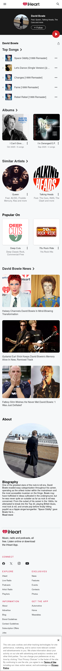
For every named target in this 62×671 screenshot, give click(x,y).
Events (35, 584)
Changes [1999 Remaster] (28, 77)
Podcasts (6, 584)
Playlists (6, 593)
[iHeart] (31, 4)
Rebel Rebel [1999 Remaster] (30, 97)
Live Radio (6, 580)
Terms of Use (50, 662)
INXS (52, 197)
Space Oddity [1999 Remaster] (30, 58)
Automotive (37, 605)
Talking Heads (48, 19)
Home (34, 610)
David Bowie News (16, 268)
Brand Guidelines (9, 619)
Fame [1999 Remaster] (26, 87)
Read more (7, 514)
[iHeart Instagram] (19, 563)
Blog (4, 614)
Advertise (6, 610)
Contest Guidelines (10, 623)
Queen (38, 19)
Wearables (36, 614)
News (34, 575)
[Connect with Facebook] (3, 563)
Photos (35, 593)
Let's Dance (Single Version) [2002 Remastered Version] (32, 67)
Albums (8, 109)
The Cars (43, 197)
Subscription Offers (10, 628)
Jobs (4, 632)
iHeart (4, 575)
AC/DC (14, 197)
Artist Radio (7, 589)
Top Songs (10, 49)
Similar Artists (13, 161)
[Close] (58, 640)
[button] (56, 34)
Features (35, 580)
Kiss (15, 200)
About (4, 605)
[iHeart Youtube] (27, 563)
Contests (36, 589)
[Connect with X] (11, 563)
